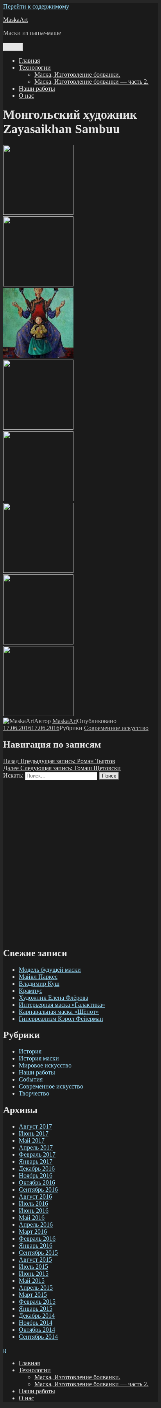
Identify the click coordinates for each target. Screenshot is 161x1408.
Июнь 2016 (33, 1210)
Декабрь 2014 (37, 1315)
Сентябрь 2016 (38, 1189)
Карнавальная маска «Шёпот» (59, 1011)
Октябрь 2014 (37, 1329)
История (30, 1051)
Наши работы (37, 88)
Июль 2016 (33, 1203)
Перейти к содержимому (36, 6)
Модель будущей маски (50, 969)
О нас (26, 95)
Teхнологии (35, 67)
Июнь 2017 (33, 1133)
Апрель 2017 (36, 1147)
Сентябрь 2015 (38, 1252)
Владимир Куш (39, 983)
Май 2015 (32, 1280)
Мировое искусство (45, 1065)
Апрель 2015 (36, 1287)
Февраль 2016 (37, 1238)
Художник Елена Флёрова (53, 997)
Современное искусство (116, 728)
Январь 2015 (35, 1308)
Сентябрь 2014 (38, 1336)
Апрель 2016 (36, 1224)
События (31, 1079)
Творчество (34, 1093)
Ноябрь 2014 (35, 1322)
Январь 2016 (35, 1245)
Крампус (30, 990)
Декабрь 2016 (37, 1168)
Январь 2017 (35, 1161)
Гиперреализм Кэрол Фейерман (61, 1018)
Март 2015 (33, 1294)
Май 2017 (32, 1140)
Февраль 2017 (37, 1154)
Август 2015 (35, 1259)
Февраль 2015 (37, 1301)
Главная (29, 60)
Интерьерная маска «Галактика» (62, 1004)
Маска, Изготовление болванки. (77, 74)
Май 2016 (32, 1217)
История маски (39, 1058)
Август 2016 (35, 1196)
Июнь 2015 (33, 1273)
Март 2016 (33, 1231)
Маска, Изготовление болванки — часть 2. (91, 81)
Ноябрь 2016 (35, 1175)
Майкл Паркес (38, 976)
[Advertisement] (80, 860)
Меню (13, 47)
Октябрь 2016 (37, 1182)
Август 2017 (35, 1126)
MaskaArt (15, 19)
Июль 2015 (33, 1266)
